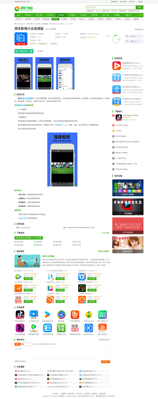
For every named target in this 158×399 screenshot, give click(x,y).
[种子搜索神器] (127, 218)
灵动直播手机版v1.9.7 (89, 371)
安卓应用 (61, 15)
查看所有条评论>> (21, 361)
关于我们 (55, 393)
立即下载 (28, 278)
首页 (18, 15)
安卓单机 (83, 15)
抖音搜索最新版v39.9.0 (57, 379)
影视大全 (53, 43)
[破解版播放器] (127, 237)
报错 (41, 51)
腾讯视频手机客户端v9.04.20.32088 (61, 371)
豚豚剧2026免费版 (122, 153)
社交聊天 (37, 19)
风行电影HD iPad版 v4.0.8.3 (24, 282)
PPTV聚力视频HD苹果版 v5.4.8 (56, 271)
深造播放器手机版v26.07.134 (91, 375)
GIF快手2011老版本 (122, 125)
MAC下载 (106, 15)
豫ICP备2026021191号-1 (86, 396)
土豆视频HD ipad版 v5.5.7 (54, 293)
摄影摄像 (46, 19)
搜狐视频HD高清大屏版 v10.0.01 (25, 293)
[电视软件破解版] (127, 180)
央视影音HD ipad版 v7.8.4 (54, 282)
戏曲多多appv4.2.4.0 (24, 379)
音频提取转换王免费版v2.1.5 (27, 386)
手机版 (140, 1)
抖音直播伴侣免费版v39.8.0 (59, 375)
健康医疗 (136, 19)
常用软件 (28, 15)
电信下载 (19, 242)
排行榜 (140, 15)
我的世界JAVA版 (133, 11)
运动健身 (91, 19)
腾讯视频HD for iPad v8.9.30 (24, 271)
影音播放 (55, 19)
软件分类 (123, 1)
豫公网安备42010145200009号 (105, 396)
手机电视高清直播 (122, 147)
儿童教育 (100, 19)
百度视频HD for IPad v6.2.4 (87, 271)
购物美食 (28, 19)
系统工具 (19, 19)
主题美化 (127, 19)
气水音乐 (119, 131)
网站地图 (103, 393)
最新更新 (114, 1)
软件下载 (39, 15)
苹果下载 (94, 15)
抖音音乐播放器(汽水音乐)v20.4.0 (29, 383)
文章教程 (117, 15)
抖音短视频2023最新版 (130, 115)
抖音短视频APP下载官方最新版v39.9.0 (30, 375)
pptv (65, 125)
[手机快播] (127, 199)
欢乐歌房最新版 (121, 136)
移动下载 (58, 242)
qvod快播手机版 (121, 158)
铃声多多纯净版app (122, 169)
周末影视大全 (43, 43)
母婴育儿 (118, 19)
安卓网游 (72, 15)
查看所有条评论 (104, 340)
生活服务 (64, 19)
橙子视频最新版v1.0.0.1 (89, 383)
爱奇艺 (60, 125)
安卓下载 (50, 15)
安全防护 (73, 19)
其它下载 (77, 242)
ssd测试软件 (90, 11)
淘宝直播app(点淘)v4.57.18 (58, 383)
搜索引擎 (22, 218)
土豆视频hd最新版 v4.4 (85, 293)
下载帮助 (63, 393)
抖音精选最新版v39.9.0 (89, 379)
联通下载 (39, 242)
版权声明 (71, 393)
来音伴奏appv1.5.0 (88, 386)
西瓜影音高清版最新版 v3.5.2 (88, 282)
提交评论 (106, 362)
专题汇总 (132, 1)
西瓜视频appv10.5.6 (24, 371)
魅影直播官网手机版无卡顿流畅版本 (128, 142)
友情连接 (87, 393)
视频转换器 (123, 11)
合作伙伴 (79, 393)
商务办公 (82, 19)
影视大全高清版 (26, 98)
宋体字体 (114, 11)
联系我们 (95, 393)
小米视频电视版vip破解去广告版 (126, 164)
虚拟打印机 (106, 11)
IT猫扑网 (30, 24)
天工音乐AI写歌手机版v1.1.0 (59, 386)
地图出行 (109, 19)
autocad (98, 11)
